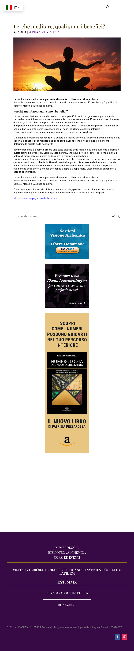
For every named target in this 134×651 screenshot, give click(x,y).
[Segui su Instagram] (124, 637)
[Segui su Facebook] (117, 637)
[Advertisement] (67, 494)
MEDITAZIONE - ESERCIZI (43, 32)
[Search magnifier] (118, 216)
